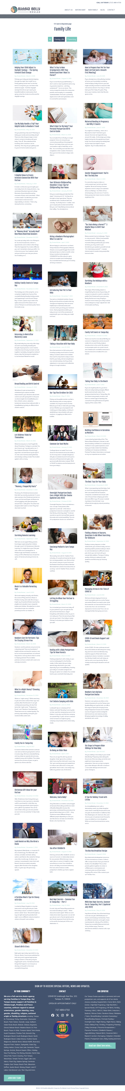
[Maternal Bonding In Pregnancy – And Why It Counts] (97, 110)
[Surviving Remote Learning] (27, 524)
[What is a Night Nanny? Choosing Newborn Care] (27, 678)
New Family (93, 10)
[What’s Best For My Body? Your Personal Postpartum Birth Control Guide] (62, 115)
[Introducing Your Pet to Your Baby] (62, 279)
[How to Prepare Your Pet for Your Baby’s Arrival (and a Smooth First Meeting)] (97, 56)
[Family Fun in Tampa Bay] (27, 732)
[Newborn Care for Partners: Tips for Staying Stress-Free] (27, 627)
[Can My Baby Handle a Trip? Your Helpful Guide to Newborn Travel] (27, 112)
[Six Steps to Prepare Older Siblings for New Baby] (97, 734)
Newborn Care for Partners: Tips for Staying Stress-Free (27, 639)
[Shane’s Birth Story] (27, 935)
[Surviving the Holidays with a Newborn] (97, 269)
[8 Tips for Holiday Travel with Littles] (97, 786)
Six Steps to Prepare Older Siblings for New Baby (95, 746)
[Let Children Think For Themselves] (27, 424)
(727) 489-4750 (115, 3)
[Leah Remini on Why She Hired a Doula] (27, 830)
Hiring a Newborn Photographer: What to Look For (62, 237)
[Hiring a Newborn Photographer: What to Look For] (62, 225)
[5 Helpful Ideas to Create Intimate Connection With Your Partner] (27, 164)
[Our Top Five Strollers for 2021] (62, 381)
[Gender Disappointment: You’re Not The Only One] (97, 162)
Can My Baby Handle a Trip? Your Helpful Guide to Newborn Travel (27, 125)
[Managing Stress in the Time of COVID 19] (97, 578)
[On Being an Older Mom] (62, 739)
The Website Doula (65, 1088)
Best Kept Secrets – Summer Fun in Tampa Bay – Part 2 (62, 900)
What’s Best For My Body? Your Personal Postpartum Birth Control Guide (61, 129)
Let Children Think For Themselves (23, 436)
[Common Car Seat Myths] (62, 433)
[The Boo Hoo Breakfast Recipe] (97, 839)
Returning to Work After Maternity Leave (24, 335)
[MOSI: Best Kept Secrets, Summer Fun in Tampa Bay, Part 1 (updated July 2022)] (97, 891)
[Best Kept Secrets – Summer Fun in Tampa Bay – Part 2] (62, 888)
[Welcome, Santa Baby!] (62, 786)
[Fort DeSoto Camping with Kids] (62, 690)
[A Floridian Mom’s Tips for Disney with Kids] (27, 886)
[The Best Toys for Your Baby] (97, 470)
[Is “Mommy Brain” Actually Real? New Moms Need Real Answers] (27, 220)
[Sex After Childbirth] (62, 837)
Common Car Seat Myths (59, 444)
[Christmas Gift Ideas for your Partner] (27, 779)
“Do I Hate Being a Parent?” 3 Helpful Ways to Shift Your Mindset (96, 227)
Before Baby (80, 10)
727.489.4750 (62, 1009)
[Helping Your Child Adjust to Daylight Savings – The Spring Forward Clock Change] (27, 56)
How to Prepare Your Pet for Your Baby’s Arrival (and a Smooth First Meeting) (97, 70)
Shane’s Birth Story (22, 946)
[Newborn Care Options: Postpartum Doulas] (97, 681)
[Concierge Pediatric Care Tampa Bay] (62, 536)
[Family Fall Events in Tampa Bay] (97, 321)
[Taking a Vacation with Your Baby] (62, 332)
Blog (102, 10)
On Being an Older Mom (58, 750)
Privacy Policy (74, 1088)
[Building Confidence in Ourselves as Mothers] (97, 419)
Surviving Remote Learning (25, 535)
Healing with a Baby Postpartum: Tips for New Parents (62, 651)
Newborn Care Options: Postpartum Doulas (93, 693)
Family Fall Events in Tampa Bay (97, 332)
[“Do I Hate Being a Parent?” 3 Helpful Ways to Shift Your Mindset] (97, 213)
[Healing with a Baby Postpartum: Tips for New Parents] (62, 639)
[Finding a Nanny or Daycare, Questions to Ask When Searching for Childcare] (97, 521)
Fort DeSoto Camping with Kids (61, 701)
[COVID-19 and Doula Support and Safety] (97, 627)
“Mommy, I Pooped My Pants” (26, 486)
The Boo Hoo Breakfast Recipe (96, 851)
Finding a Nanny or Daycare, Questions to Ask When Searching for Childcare (97, 535)
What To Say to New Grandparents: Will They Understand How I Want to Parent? (60, 71)
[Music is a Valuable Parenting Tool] (27, 575)
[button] (52, 1015)
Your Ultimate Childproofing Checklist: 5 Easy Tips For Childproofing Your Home (60, 185)
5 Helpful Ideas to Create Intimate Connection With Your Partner (26, 178)
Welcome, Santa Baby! (58, 797)
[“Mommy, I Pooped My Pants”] (27, 475)
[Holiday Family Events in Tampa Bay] (27, 272)
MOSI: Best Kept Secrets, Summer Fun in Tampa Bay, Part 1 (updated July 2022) (97, 904)
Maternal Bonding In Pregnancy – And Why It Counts (97, 122)
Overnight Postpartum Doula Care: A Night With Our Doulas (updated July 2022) (61, 495)
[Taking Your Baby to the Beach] (97, 370)
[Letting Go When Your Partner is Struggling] (62, 587)
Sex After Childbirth (57, 848)
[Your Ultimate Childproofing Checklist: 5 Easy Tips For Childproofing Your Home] (62, 171)
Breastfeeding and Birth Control (27, 384)
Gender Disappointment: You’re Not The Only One (96, 174)
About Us (69, 10)
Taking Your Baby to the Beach (96, 381)
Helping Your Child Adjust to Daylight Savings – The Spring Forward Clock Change (26, 70)
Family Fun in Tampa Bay (24, 743)
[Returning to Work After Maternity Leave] (27, 323)
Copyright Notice (84, 1088)
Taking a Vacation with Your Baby (62, 344)
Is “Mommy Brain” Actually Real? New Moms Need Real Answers (27, 232)
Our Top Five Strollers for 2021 (61, 393)
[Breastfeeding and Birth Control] (27, 372)
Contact (111, 10)
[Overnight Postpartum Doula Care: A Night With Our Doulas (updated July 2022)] (62, 481)
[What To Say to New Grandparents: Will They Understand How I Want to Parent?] (62, 56)
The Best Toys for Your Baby (95, 481)
